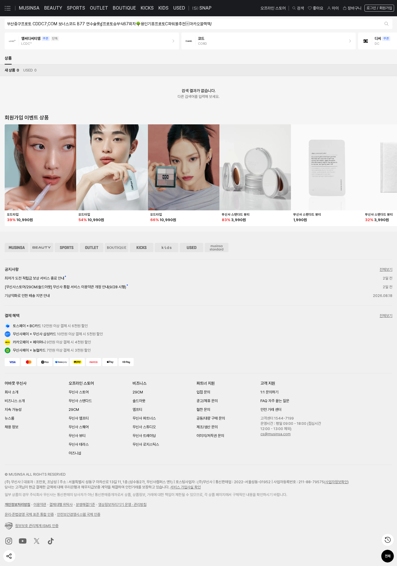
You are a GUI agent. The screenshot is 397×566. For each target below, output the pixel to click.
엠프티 (137, 409)
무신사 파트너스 (144, 418)
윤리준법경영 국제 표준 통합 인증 (29, 514)
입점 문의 (203, 392)
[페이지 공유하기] (9, 556)
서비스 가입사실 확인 (185, 487)
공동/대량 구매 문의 (210, 418)
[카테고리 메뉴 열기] (7, 8)
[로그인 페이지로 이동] (378, 8)
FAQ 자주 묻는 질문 (274, 401)
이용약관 (39, 504)
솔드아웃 (139, 401)
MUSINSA (29, 8)
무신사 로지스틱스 (146, 444)
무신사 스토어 (79, 392)
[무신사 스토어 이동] (16, 247)
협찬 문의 (203, 409)
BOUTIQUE (124, 8)
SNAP (205, 8)
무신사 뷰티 (77, 436)
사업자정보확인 (336, 482)
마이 (335, 8)
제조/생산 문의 (207, 427)
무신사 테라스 (79, 444)
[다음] (386, 41)
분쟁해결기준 (85, 504)
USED (179, 8)
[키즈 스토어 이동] (166, 247)
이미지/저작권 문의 (210, 436)
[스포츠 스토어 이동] (66, 247)
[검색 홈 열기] (386, 23)
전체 (388, 556)
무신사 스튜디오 (144, 427)
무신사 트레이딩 (144, 436)
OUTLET (99, 8)
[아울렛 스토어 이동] (91, 247)
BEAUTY (53, 8)
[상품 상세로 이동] (40, 167)
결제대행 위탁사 (61, 504)
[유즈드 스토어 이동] (191, 247)
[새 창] (9, 541)
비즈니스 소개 (15, 401)
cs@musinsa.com (275, 434)
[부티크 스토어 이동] (116, 247)
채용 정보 (11, 427)
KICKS (147, 8)
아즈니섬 (75, 453)
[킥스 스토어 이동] (141, 247)
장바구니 (355, 8)
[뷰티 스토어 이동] (41, 247)
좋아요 (318, 8)
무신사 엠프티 (79, 418)
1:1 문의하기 (269, 392)
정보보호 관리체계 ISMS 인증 (36, 526)
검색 (300, 8)
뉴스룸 (9, 418)
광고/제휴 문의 (207, 401)
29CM (74, 409)
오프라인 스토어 (273, 8)
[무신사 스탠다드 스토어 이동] (216, 247)
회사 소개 (11, 392)
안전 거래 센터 (270, 409)
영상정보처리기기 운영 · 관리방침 (122, 504)
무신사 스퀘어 (79, 427)
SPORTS (76, 8)
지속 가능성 (13, 409)
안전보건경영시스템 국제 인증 (78, 514)
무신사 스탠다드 (80, 401)
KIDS (163, 8)
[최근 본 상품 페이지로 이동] (387, 539)
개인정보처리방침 (17, 504)
